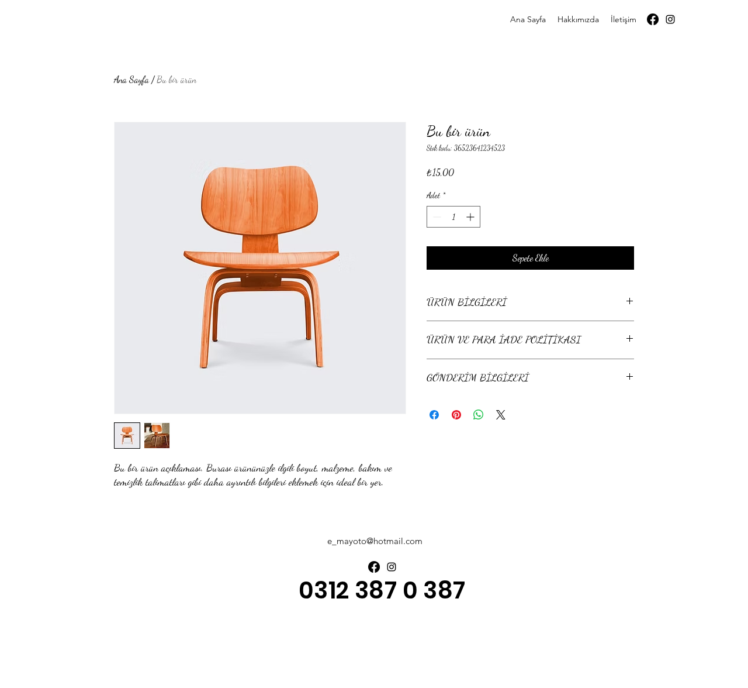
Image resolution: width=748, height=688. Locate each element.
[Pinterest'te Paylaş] (456, 415)
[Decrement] (435, 217)
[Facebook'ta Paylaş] (434, 415)
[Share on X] (501, 415)
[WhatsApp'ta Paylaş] (479, 415)
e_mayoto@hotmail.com (375, 540)
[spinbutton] (453, 217)
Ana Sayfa (131, 79)
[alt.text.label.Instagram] (670, 19)
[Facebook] (653, 19)
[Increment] (471, 217)
